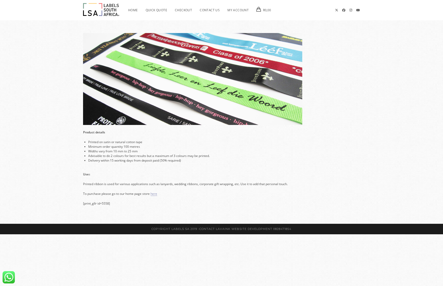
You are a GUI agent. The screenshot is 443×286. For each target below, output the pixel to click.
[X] (336, 10)
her (152, 194)
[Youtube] (358, 10)
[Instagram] (350, 10)
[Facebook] (343, 10)
